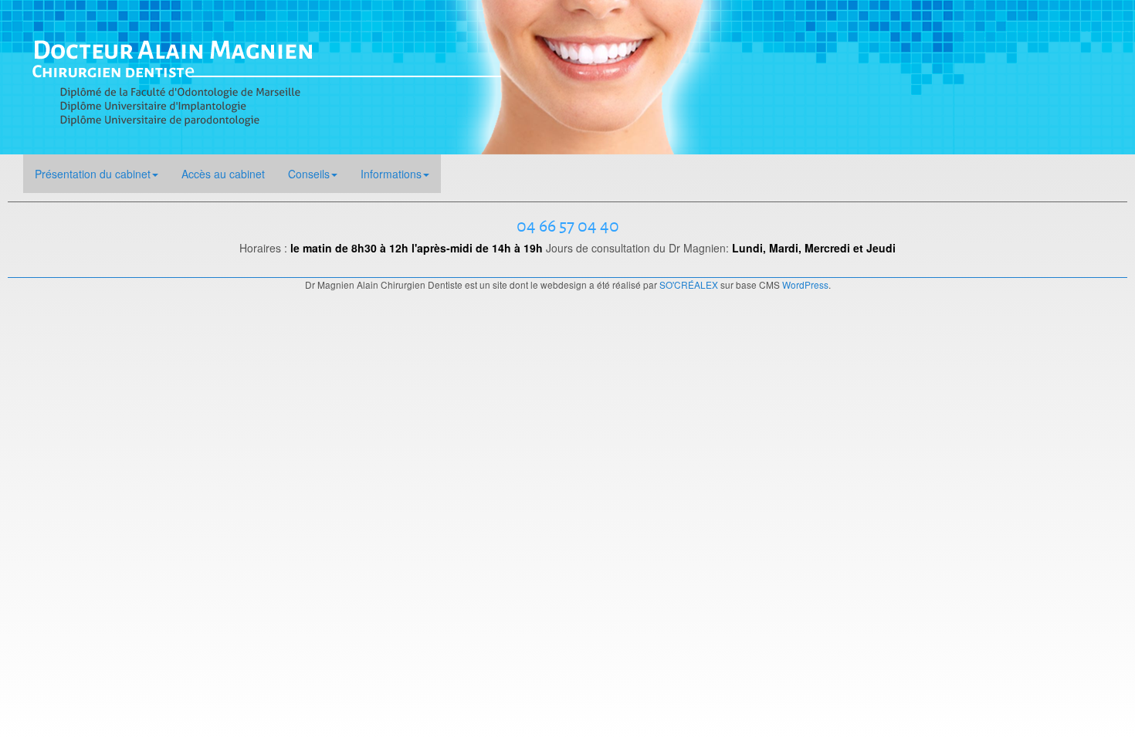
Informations (391, 173)
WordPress (805, 284)
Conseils (309, 173)
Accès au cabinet (223, 173)
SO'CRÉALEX (688, 284)
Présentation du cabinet (93, 173)
